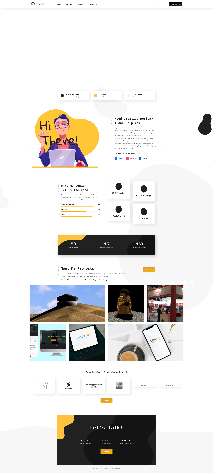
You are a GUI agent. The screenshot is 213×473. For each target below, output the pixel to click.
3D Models (70, 280)
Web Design (103, 280)
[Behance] (155, 4)
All (62, 280)
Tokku (118, 354)
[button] (166, 4)
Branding (92, 280)
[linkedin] (159, 4)
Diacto (40, 354)
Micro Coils (160, 314)
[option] (36, 385)
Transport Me (83, 354)
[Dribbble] (157, 4)
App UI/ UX (82, 280)
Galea (118, 314)
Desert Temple (44, 314)
